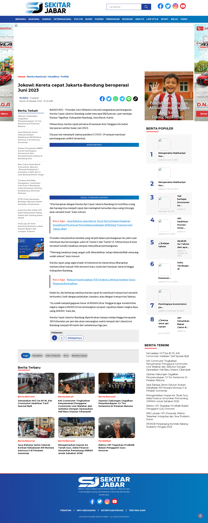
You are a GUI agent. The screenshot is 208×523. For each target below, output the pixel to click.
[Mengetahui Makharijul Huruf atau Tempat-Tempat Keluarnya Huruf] (160, 172)
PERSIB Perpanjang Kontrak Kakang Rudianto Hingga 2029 (167, 425)
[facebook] (161, 8)
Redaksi (24, 98)
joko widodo (53, 355)
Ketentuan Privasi (112, 510)
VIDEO (184, 19)
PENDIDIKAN (113, 19)
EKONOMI (127, 19)
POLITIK (78, 19)
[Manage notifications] (200, 515)
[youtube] (183, 8)
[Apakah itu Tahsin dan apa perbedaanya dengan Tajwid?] (160, 247)
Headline (53, 76)
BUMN (88, 19)
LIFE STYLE (152, 19)
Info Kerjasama (86, 510)
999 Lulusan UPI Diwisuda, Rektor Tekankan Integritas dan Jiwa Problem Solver (168, 416)
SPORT (164, 19)
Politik (65, 76)
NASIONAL (34, 19)
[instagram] (176, 8)
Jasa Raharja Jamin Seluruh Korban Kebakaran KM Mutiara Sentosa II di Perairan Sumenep (166, 387)
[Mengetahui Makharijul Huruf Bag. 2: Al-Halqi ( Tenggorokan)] (160, 143)
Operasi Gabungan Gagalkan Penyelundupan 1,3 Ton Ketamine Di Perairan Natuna (166, 377)
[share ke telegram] (123, 100)
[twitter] (168, 8)
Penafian (65, 510)
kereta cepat (79, 355)
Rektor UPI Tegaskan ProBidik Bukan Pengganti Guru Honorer (167, 407)
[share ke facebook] (103, 100)
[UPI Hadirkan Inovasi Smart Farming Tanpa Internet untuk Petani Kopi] (160, 224)
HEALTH (139, 19)
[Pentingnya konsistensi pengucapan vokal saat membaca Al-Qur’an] (160, 294)
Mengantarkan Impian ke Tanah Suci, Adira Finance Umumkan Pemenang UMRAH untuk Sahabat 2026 (167, 398)
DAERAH (46, 19)
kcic (66, 355)
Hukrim (99, 19)
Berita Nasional (36, 76)
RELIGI (174, 19)
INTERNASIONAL (63, 19)
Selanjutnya (75, 337)
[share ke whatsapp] (116, 100)
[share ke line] (129, 100)
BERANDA (20, 19)
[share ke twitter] (109, 100)
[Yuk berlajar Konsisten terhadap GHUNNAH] (160, 202)
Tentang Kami (137, 510)
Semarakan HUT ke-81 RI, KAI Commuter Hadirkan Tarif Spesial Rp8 (167, 355)
